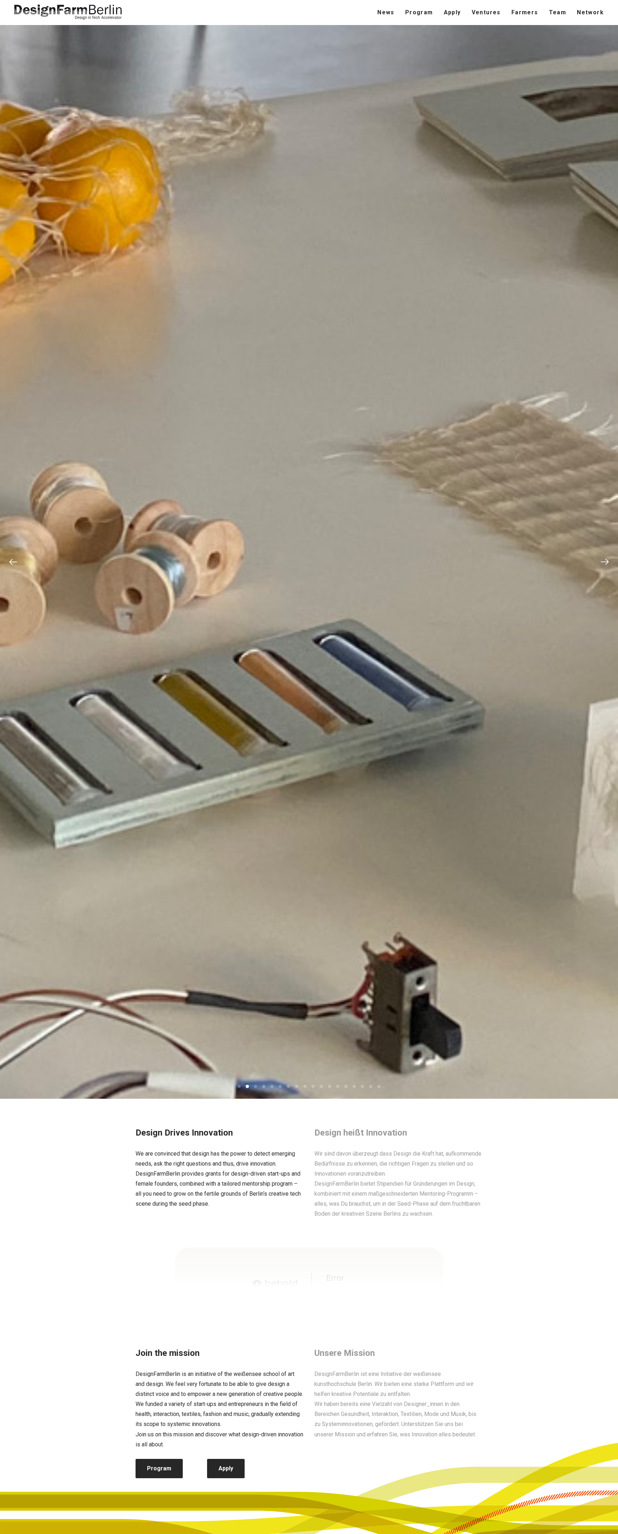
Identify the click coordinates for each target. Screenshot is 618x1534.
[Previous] (13, 562)
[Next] (605, 562)
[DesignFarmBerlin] (68, 12)
